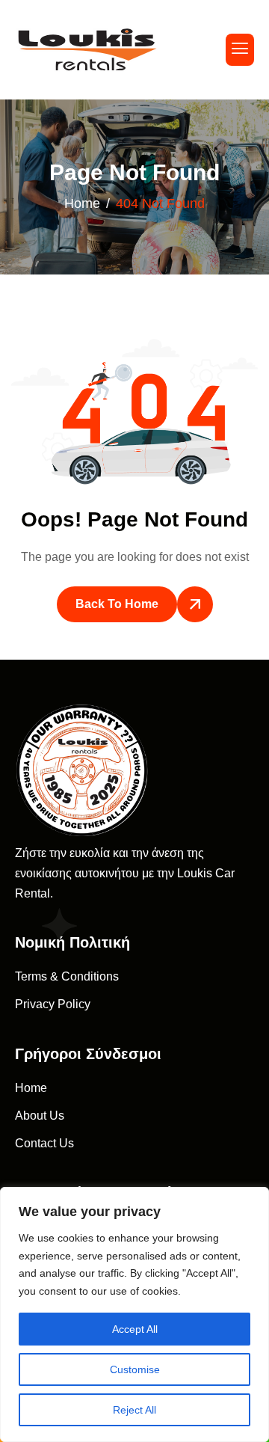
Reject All (134, 1410)
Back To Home (116, 604)
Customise (135, 1369)
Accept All (135, 1329)
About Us (39, 1115)
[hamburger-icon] (240, 50)
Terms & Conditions (67, 976)
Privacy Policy (52, 1004)
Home (31, 1088)
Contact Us (44, 1143)
